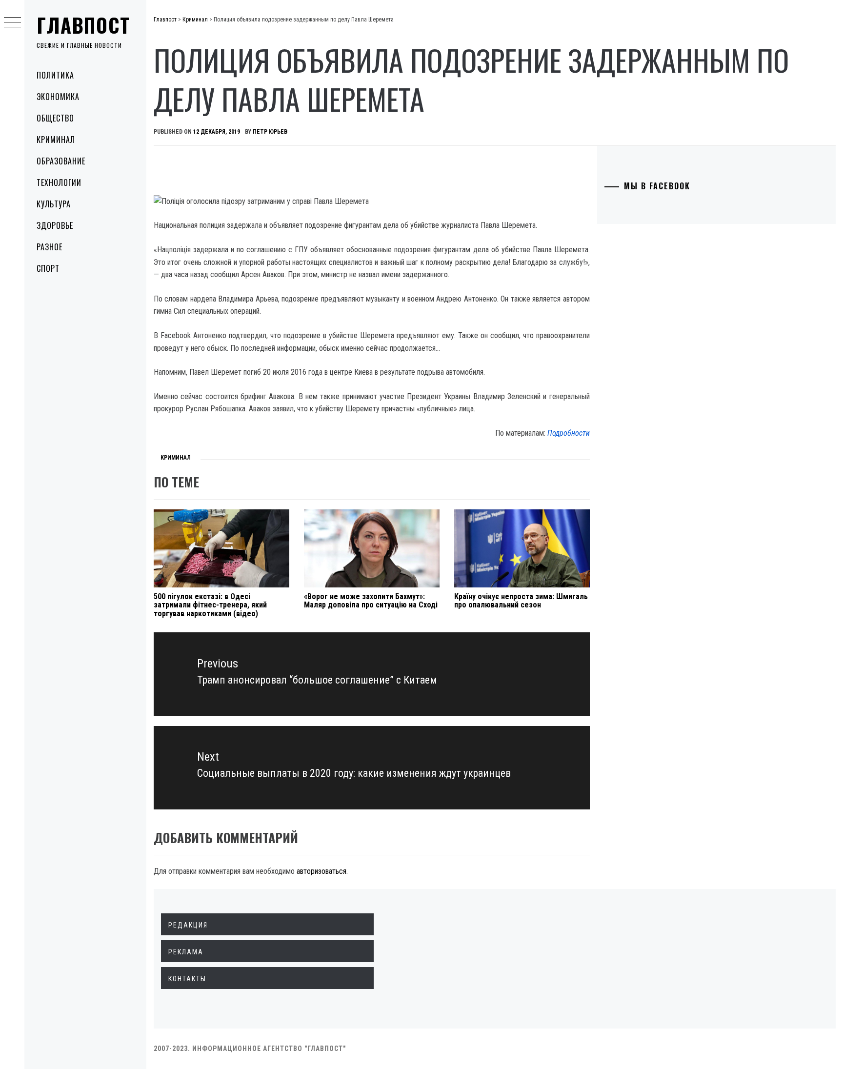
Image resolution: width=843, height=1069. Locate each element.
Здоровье (55, 225)
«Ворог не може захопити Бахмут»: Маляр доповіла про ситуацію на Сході (371, 601)
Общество (55, 118)
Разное (49, 247)
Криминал (56, 139)
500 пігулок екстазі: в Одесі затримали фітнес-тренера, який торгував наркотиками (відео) (210, 605)
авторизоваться (321, 871)
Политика (55, 75)
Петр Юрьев (270, 131)
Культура (54, 204)
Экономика (58, 96)
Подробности (568, 433)
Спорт (48, 268)
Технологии (59, 182)
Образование (61, 161)
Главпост (83, 25)
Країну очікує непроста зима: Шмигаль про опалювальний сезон (521, 601)
